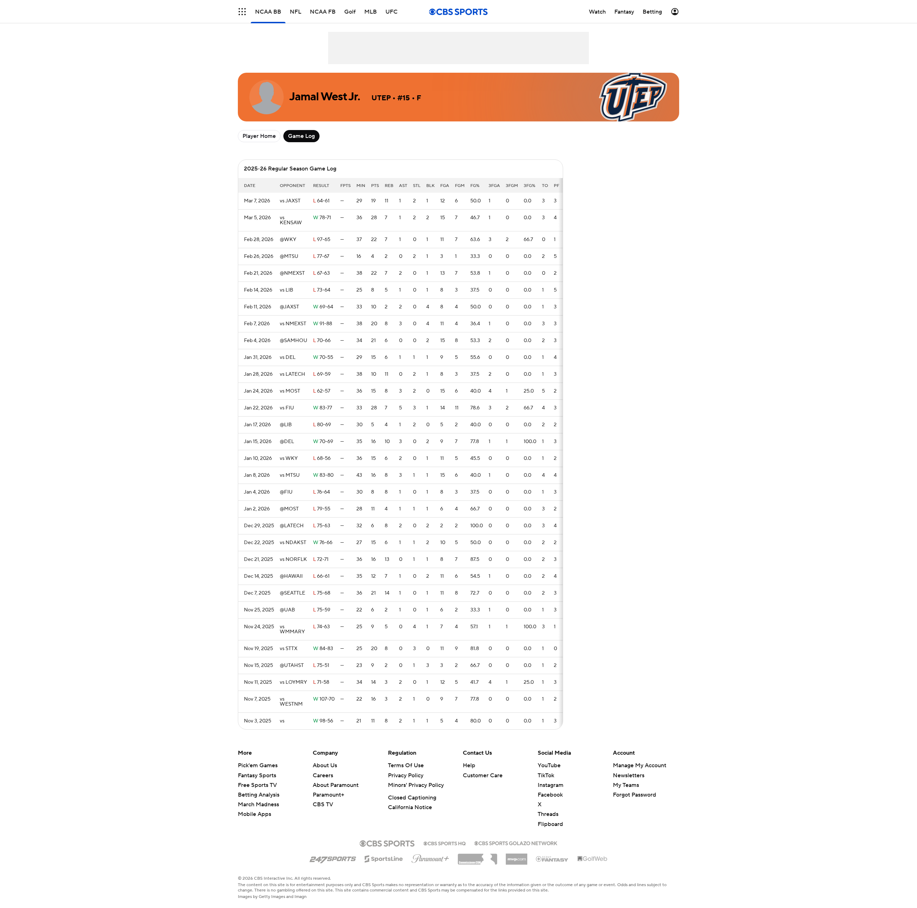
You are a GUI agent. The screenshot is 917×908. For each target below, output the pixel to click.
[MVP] (516, 856)
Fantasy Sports (257, 775)
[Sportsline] (384, 857)
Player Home (259, 136)
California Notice (410, 807)
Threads (548, 814)
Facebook (550, 794)
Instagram (550, 785)
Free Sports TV (257, 785)
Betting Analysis (258, 794)
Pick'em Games (258, 765)
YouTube (549, 765)
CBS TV (323, 804)
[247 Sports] (332, 857)
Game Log (301, 136)
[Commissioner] (477, 856)
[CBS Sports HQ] (444, 842)
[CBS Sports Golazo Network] (515, 842)
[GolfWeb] (592, 859)
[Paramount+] (430, 857)
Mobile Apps (254, 814)
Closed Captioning (412, 797)
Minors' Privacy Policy (416, 785)
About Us (325, 765)
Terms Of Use (406, 765)
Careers (323, 775)
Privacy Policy (405, 775)
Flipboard (550, 824)
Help (469, 765)
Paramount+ (328, 794)
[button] (242, 11)
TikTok (546, 775)
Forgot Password (634, 794)
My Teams (626, 785)
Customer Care (483, 775)
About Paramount (336, 785)
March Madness (258, 804)
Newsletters (628, 775)
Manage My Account (639, 765)
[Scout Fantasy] (552, 858)
